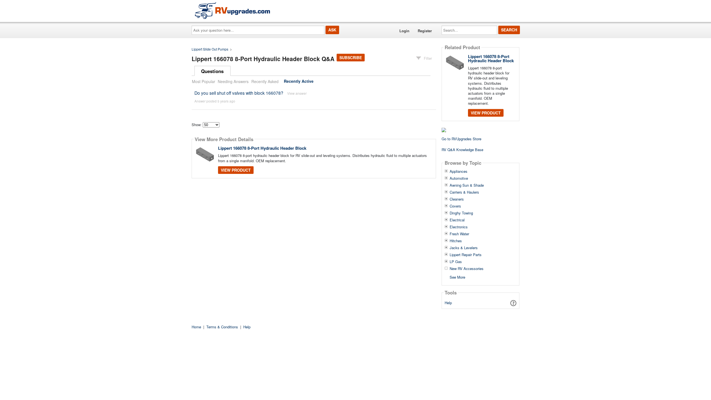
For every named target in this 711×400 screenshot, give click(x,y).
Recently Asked (265, 81)
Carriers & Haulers (464, 192)
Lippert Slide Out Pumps (210, 49)
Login (404, 30)
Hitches (456, 241)
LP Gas (456, 262)
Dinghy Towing (461, 213)
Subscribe (350, 57)
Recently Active (299, 81)
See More (457, 276)
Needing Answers (233, 81)
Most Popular (203, 81)
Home (196, 326)
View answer (297, 93)
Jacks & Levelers (464, 248)
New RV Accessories (467, 269)
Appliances (458, 171)
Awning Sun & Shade (467, 185)
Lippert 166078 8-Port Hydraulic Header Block (262, 148)
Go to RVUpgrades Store (461, 138)
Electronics (459, 227)
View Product (236, 170)
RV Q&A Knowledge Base (462, 149)
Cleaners (457, 199)
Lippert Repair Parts (466, 255)
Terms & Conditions (222, 326)
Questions (212, 71)
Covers (455, 206)
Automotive (459, 178)
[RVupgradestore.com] (232, 10)
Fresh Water (459, 234)
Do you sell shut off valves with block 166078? (238, 93)
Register (425, 30)
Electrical (457, 220)
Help (448, 302)
